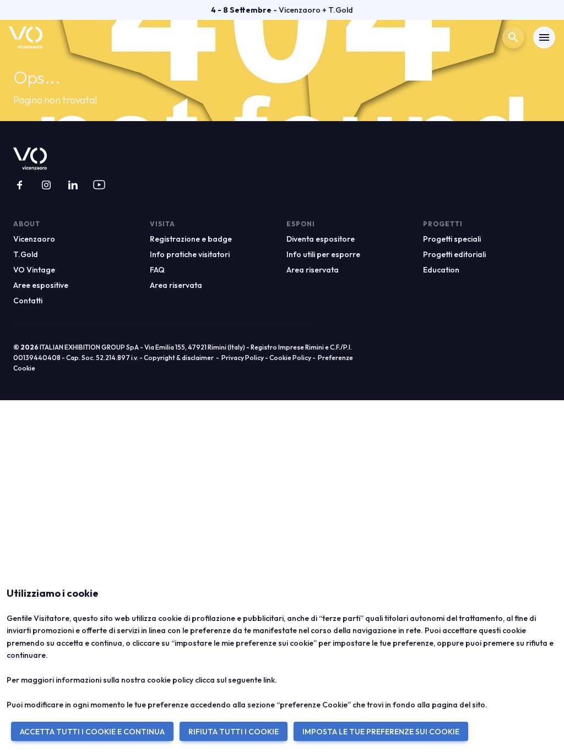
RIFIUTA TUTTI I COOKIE (233, 732)
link (269, 680)
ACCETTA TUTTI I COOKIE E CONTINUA (92, 732)
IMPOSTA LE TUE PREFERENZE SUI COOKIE (380, 732)
